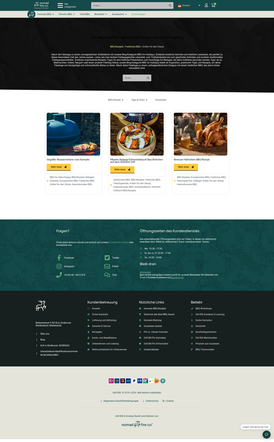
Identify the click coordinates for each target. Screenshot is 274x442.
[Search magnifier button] (170, 5)
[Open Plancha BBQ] (74, 14)
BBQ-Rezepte (116, 46)
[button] (67, 5)
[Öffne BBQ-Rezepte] (122, 100)
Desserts (54, 180)
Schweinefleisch (142, 187)
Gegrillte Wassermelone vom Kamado (68, 159)
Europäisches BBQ (69, 180)
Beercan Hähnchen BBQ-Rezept (192, 159)
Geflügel (197, 180)
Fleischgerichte (121, 183)
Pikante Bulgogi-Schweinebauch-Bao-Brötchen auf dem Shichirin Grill (136, 161)
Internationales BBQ (82, 184)
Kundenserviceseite (118, 242)
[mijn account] (206, 5)
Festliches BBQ (132, 46)
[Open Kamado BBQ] (53, 14)
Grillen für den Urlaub (60, 184)
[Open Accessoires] (126, 14)
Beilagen (89, 177)
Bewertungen (177, 277)
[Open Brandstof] (106, 14)
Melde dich (145, 272)
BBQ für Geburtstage (60, 177)
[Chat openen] (267, 435)
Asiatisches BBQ (121, 179)
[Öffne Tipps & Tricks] (146, 100)
